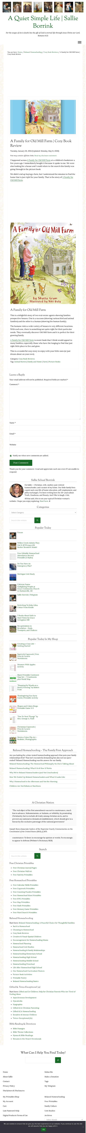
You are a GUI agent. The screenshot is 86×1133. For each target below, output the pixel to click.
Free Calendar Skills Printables (25, 885)
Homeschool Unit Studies (23, 947)
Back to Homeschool (21, 926)
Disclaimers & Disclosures (13, 1090)
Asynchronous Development (24, 997)
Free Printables (51, 1101)
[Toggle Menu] (79, 42)
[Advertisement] (43, 78)
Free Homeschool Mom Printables (27, 895)
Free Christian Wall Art (22, 871)
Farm (45, 362)
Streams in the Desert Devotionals (27, 1039)
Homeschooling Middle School (25, 961)
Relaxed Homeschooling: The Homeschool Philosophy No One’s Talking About (42, 764)
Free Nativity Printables (22, 875)
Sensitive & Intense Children (25, 1015)
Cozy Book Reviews (21, 933)
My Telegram (50, 1086)
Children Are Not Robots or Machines (25, 786)
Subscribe (49, 1072)
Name (13, 423)
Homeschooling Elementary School (27, 954)
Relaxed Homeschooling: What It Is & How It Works (31, 768)
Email (12, 434)
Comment (14, 384)
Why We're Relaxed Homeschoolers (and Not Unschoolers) (34, 772)
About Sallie (8, 1077)
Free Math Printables (21, 906)
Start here (44, 501)
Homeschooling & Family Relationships (29, 950)
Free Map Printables (21, 902)
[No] (83, 1127)
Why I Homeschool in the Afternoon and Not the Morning (33, 781)
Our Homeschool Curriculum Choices (28, 971)
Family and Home (35, 362)
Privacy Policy (9, 1086)
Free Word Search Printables (25, 912)
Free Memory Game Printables (25, 909)
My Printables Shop (11, 1097)
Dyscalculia (17, 1001)
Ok (43, 1129)
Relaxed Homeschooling (55, 1097)
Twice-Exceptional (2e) (22, 1018)
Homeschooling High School (25, 957)
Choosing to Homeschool (23, 930)
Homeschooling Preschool (24, 964)
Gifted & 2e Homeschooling (24, 1011)
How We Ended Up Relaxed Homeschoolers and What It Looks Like (37, 777)
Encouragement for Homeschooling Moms (30, 940)
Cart (4, 1106)
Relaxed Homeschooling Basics (25, 981)
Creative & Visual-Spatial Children (27, 936)
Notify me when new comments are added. (31, 455)
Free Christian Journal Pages (25, 868)
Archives (48, 1115)
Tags (46, 1081)
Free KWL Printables (21, 899)
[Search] (58, 1060)
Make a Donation (52, 1077)
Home (5, 1072)
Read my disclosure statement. (45, 156)
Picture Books (54, 362)
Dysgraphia (17, 1004)
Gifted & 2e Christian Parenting (26, 1008)
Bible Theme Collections (23, 1032)
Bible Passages (19, 1028)
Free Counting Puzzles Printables (27, 892)
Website (13, 444)
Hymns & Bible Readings (23, 1035)
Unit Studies (50, 1111)
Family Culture (51, 1106)
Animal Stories (20, 362)
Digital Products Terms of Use (15, 1115)
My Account (8, 1101)
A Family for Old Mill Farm (39, 160)
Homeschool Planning (22, 943)
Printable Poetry (19, 978)
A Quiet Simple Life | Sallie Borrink (43, 22)
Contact (6, 1081)
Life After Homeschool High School (27, 967)
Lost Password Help (11, 1111)
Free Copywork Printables (23, 888)
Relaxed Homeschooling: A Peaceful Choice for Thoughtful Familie (46, 923)
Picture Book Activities (22, 974)
